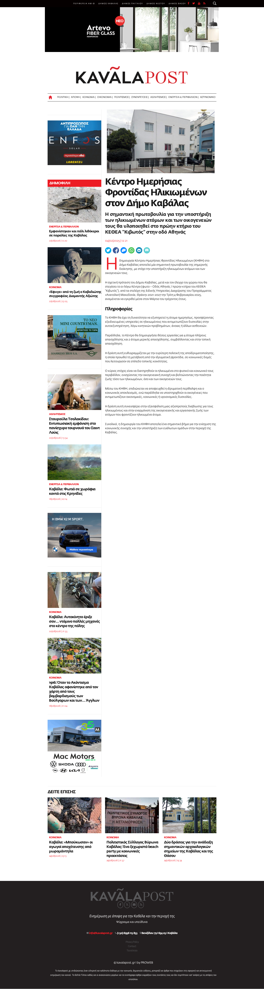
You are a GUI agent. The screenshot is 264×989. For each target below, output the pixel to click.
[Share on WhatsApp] (131, 250)
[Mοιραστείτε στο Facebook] (116, 250)
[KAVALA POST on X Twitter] (127, 904)
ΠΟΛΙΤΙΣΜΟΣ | (122, 97)
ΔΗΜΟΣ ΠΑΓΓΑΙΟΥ (132, 3)
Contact (132, 946)
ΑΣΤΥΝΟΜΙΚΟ (208, 97)
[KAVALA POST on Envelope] (134, 904)
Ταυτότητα (132, 950)
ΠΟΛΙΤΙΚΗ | (63, 97)
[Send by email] (139, 250)
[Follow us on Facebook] (190, 3)
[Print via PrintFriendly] (147, 250)
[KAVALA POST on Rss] (141, 904)
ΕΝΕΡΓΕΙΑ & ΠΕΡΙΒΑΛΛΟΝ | (183, 97)
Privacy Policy (132, 942)
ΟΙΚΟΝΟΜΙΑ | (105, 97)
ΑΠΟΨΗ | (76, 97)
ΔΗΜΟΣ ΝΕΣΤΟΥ (156, 3)
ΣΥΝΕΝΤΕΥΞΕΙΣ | (140, 97)
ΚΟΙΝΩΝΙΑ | (89, 97)
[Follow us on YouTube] (200, 3)
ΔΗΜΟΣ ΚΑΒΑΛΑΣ (108, 3)
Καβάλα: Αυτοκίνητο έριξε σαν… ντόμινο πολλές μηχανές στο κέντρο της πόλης (74, 621)
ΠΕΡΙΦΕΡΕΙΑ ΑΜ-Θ (84, 3)
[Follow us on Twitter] (195, 3)
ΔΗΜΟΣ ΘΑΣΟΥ (177, 3)
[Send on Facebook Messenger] (124, 250)
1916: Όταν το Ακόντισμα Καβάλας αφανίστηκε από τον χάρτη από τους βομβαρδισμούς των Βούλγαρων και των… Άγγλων (74, 691)
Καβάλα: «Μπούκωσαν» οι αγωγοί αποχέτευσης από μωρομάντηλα (70, 847)
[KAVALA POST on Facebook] (120, 904)
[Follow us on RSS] (204, 3)
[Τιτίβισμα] (108, 250)
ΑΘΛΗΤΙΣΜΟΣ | (158, 97)
